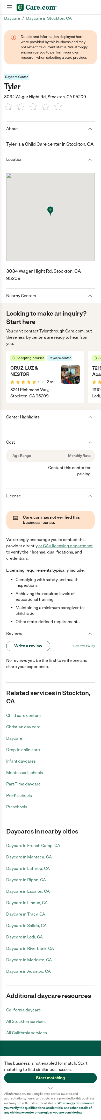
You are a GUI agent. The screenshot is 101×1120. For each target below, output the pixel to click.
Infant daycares (21, 761)
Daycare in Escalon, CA (28, 891)
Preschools (16, 806)
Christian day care (23, 726)
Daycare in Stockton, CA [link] (49, 18)
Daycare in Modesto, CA (29, 959)
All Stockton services (26, 1021)
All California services (26, 1032)
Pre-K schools (19, 795)
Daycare (14, 738)
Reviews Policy (84, 646)
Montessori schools (24, 772)
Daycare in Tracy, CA (25, 914)
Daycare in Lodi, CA (24, 937)
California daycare (23, 1010)
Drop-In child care (23, 749)
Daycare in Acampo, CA (28, 971)
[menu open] (9, 7)
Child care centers (23, 715)
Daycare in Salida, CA (26, 925)
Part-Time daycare (23, 784)
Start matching (50, 1077)
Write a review (28, 645)
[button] (50, 1073)
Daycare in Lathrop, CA (28, 868)
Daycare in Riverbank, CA (30, 948)
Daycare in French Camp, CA (33, 845)
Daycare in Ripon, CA (26, 879)
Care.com (74, 331)
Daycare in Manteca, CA (29, 857)
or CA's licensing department (65, 545)
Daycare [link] (12, 18)
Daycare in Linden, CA (27, 902)
